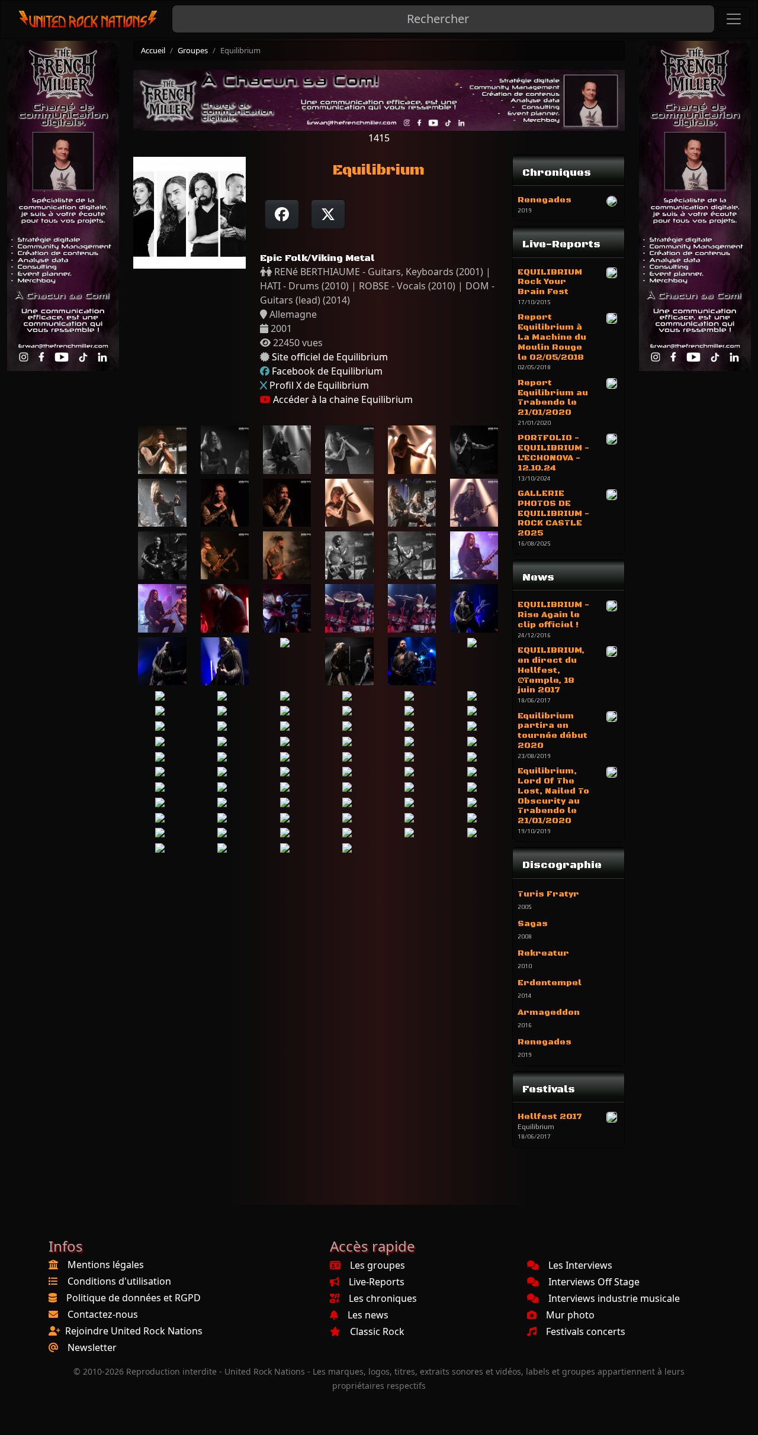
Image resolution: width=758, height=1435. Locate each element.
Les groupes (377, 1265)
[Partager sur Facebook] (282, 214)
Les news (368, 1314)
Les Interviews (580, 1265)
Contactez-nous (103, 1314)
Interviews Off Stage (594, 1281)
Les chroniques (383, 1298)
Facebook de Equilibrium (327, 371)
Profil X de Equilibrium (319, 385)
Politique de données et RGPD (133, 1297)
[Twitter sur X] (328, 214)
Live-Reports (376, 1281)
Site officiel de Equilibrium (330, 356)
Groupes (193, 50)
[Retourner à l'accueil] (88, 19)
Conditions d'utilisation (119, 1281)
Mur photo (570, 1314)
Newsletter (92, 1347)
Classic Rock (377, 1331)
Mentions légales (106, 1264)
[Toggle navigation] (733, 19)
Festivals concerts (585, 1331)
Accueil (153, 50)
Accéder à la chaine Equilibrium (342, 399)
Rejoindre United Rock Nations (134, 1330)
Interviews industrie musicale (614, 1298)
